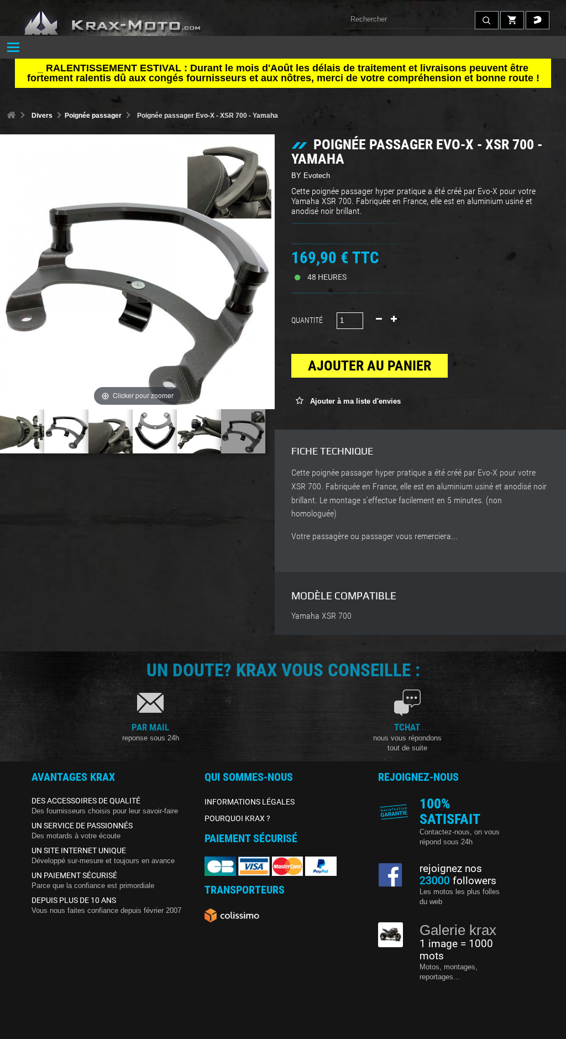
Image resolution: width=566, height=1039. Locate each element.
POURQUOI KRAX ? (237, 818)
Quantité (307, 320)
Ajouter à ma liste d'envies (354, 401)
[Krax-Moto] (127, 23)
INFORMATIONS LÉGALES (250, 801)
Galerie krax (458, 930)
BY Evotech (310, 175)
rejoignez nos (451, 869)
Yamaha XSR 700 (321, 616)
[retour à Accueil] (11, 116)
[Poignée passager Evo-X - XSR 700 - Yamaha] (22, 431)
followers (458, 881)
